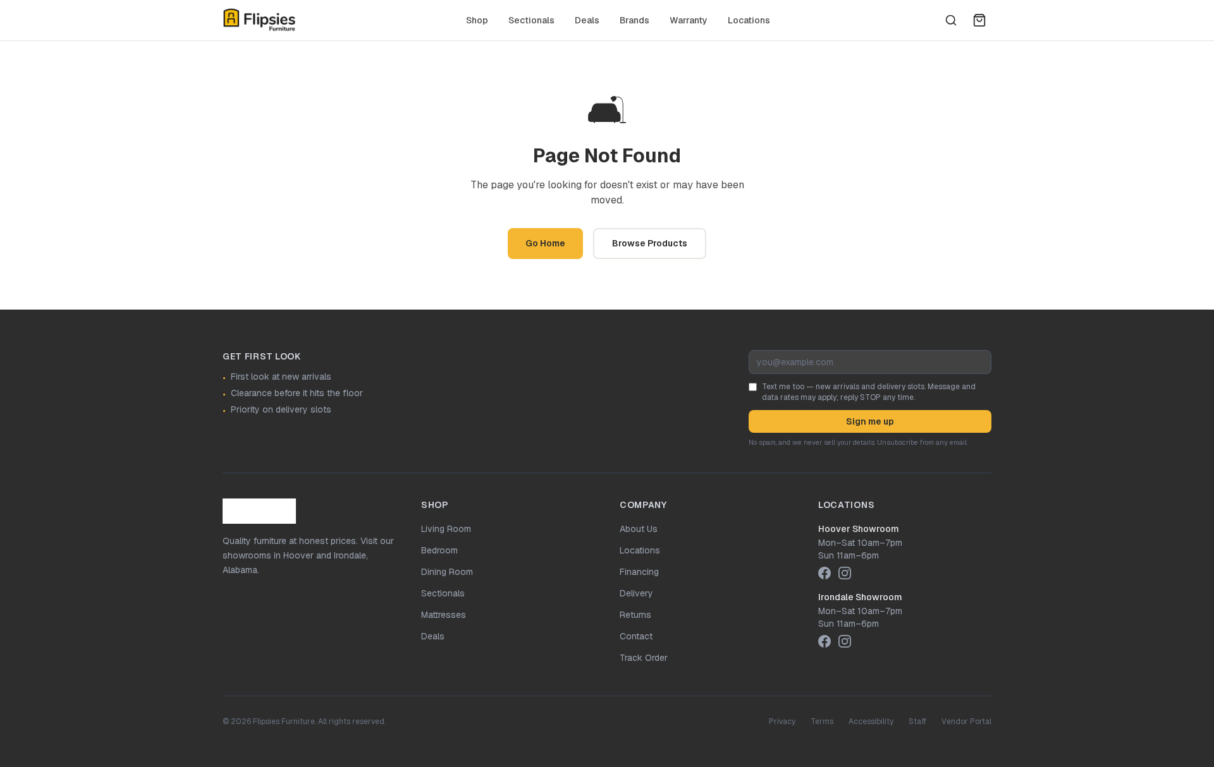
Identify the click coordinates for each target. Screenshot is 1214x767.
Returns (635, 614)
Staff (917, 721)
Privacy (782, 721)
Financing (639, 571)
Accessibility (871, 721)
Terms (822, 721)
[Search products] (951, 20)
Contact (636, 636)
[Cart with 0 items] (979, 20)
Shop (477, 20)
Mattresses (443, 614)
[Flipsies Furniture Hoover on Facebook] (824, 573)
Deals (587, 20)
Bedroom (439, 550)
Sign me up (870, 421)
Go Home (545, 243)
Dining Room (447, 571)
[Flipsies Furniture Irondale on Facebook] (824, 641)
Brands (634, 20)
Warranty (689, 20)
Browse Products (649, 243)
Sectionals (531, 20)
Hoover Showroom (858, 528)
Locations (749, 20)
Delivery (636, 593)
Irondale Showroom (860, 597)
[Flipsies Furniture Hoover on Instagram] (844, 573)
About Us (639, 528)
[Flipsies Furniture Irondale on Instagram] (844, 641)
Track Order (644, 657)
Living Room (446, 528)
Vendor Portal (966, 721)
